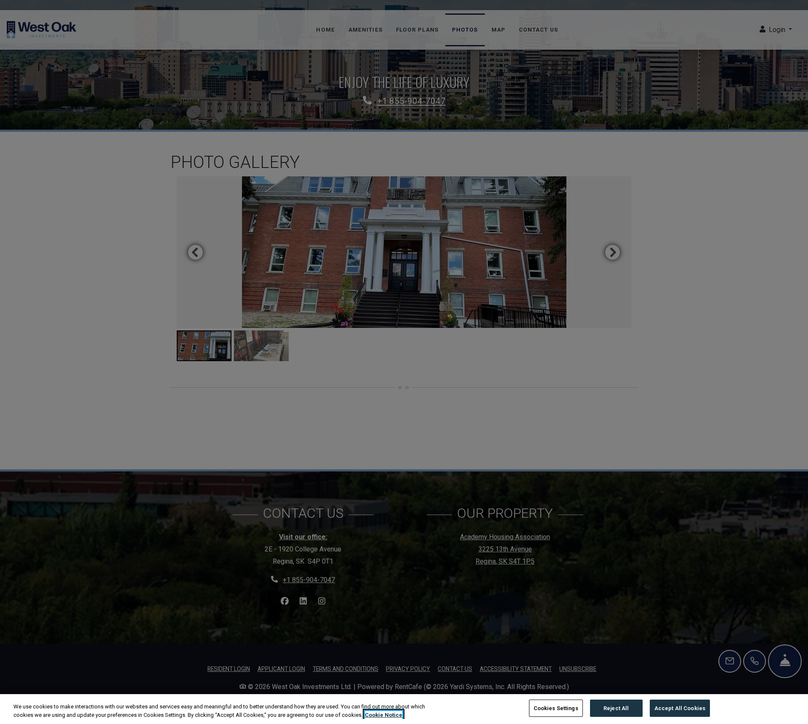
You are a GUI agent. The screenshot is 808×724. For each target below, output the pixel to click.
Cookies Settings (556, 708)
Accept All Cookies (679, 708)
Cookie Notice (383, 715)
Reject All (616, 708)
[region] (404, 709)
